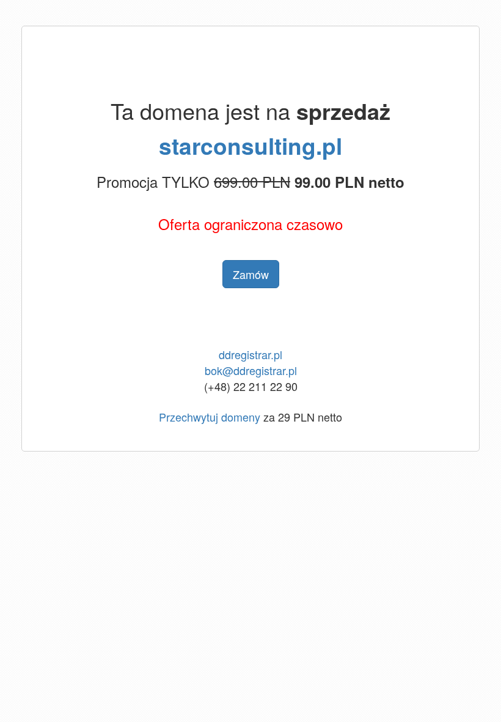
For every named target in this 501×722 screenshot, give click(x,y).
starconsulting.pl (250, 145)
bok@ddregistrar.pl (251, 370)
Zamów (251, 274)
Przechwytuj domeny (209, 417)
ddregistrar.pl (250, 354)
